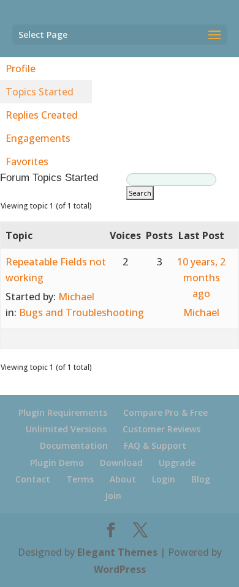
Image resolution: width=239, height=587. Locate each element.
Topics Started (40, 91)
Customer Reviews (161, 429)
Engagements (38, 138)
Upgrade (177, 462)
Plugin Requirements (62, 412)
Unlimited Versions (66, 429)
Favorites (27, 161)
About (123, 479)
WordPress (120, 569)
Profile (21, 68)
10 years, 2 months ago (201, 277)
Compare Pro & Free (165, 412)
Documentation (74, 445)
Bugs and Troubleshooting (81, 312)
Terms (80, 479)
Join (113, 495)
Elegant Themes (117, 552)
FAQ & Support (155, 445)
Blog (200, 479)
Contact (32, 479)
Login (163, 479)
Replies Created (42, 115)
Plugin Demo (57, 462)
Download (121, 462)
